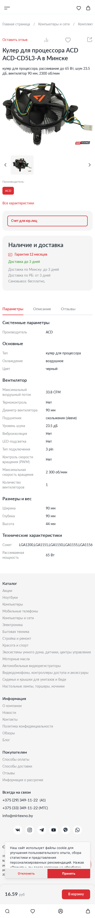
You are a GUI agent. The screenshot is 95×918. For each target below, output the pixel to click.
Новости (9, 713)
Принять (68, 873)
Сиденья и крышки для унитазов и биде (34, 679)
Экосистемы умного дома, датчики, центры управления (46, 652)
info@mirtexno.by (17, 816)
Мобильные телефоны (20, 611)
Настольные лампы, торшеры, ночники (33, 686)
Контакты (10, 719)
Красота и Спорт (15, 645)
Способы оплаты (15, 759)
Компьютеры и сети (18, 618)
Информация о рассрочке (22, 780)
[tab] (17, 309)
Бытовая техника (15, 632)
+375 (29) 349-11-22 (20, 800)
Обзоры (8, 733)
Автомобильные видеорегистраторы (31, 666)
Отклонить (26, 873)
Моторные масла (16, 659)
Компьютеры (12, 604)
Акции (7, 591)
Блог (6, 740)
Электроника (12, 625)
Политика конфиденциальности (27, 726)
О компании (12, 706)
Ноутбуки (10, 597)
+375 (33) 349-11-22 (20, 808)
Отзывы (8, 773)
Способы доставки (17, 766)
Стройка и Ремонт (16, 638)
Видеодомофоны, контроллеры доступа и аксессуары (45, 673)
